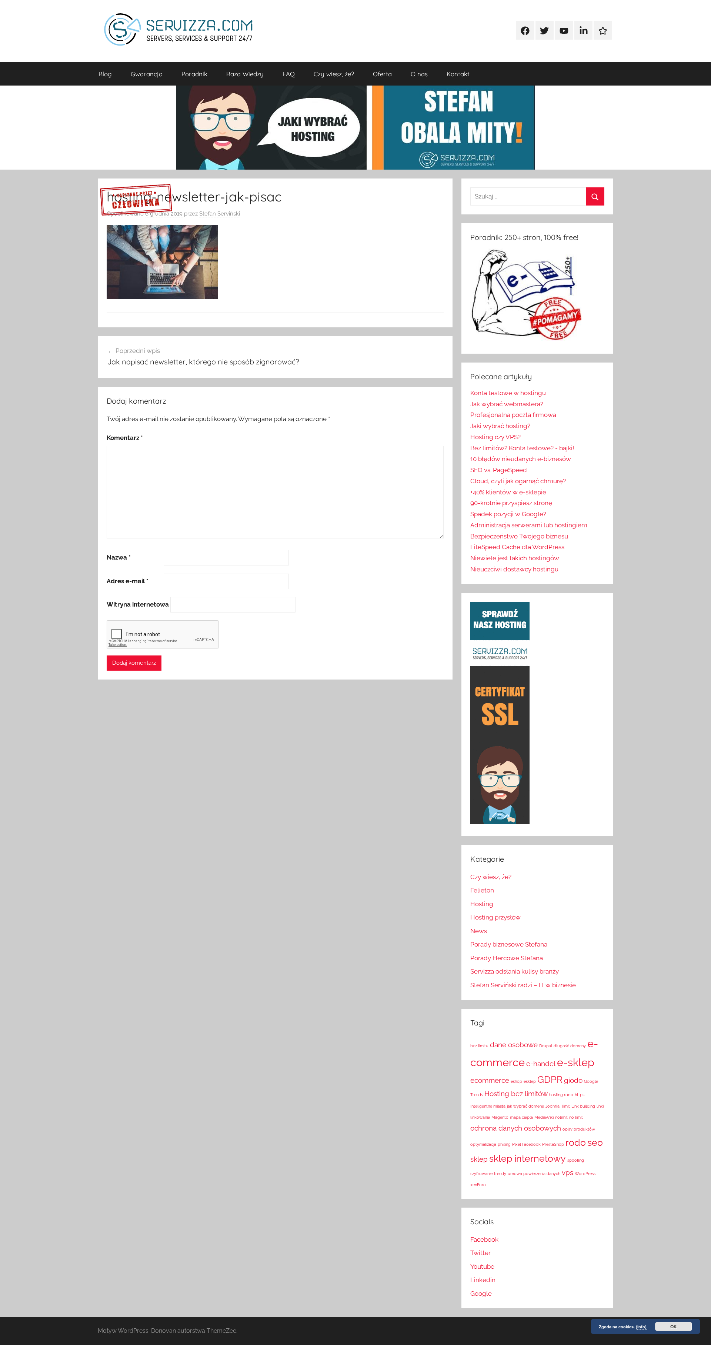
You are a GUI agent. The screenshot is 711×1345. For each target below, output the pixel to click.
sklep (479, 1159)
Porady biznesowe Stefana (508, 944)
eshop (516, 1081)
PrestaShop (553, 1144)
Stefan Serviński (219, 213)
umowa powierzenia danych (534, 1173)
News (478, 931)
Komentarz (125, 437)
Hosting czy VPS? (495, 437)
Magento (499, 1117)
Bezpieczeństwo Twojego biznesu (519, 536)
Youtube (482, 1266)
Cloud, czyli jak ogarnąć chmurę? (518, 481)
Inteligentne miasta (487, 1106)
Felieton (482, 890)
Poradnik (194, 74)
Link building (583, 1106)
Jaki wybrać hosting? (500, 426)
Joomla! (553, 1106)
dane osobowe (514, 1045)
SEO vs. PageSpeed (498, 470)
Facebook (484, 1239)
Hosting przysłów (495, 917)
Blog (105, 74)
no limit (576, 1117)
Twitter (480, 1252)
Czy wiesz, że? (334, 74)
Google (481, 1293)
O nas (419, 74)
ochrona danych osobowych (515, 1128)
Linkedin (482, 1280)
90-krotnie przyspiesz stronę (511, 503)
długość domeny (570, 1046)
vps (567, 1172)
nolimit (561, 1117)
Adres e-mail (127, 581)
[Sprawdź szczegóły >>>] (136, 200)
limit (566, 1106)
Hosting (481, 904)
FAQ (289, 74)
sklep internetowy (527, 1158)
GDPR (550, 1079)
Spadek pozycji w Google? (508, 514)
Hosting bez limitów (516, 1093)
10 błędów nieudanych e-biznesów (520, 459)
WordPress (585, 1173)
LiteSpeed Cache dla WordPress (517, 547)
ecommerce (489, 1080)
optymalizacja (483, 1144)
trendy (500, 1173)
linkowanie (480, 1117)
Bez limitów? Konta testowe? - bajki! (522, 448)
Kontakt (458, 74)
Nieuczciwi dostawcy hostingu (514, 569)
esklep (530, 1081)
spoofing (575, 1160)
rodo (575, 1142)
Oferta (382, 74)
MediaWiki (544, 1117)
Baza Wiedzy (245, 74)
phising (504, 1144)
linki (600, 1106)
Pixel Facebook (526, 1144)
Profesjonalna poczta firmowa (513, 414)
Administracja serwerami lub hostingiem (528, 525)
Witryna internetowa (138, 604)
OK (673, 1326)
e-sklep (575, 1062)
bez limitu (479, 1046)
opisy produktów (579, 1129)
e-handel (540, 1063)
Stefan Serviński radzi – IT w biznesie (523, 985)
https (579, 1094)
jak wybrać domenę (525, 1106)
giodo (573, 1080)
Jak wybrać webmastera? (506, 404)
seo (595, 1142)
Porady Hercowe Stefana (506, 958)
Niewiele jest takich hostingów (514, 558)
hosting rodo (561, 1094)
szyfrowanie (481, 1173)
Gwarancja (147, 74)
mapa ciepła (521, 1117)
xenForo (478, 1184)
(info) (641, 1326)
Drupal (545, 1046)
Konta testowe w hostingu (508, 393)
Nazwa (119, 557)
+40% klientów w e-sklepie (508, 492)
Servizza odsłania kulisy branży (514, 971)
